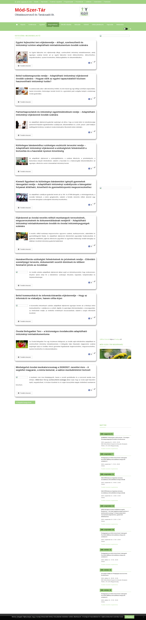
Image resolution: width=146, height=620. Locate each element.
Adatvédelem (98, 1)
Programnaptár (68, 1)
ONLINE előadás (66, 24)
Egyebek (42, 24)
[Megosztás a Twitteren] (91, 63)
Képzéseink (44, 1)
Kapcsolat (110, 24)
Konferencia (32, 24)
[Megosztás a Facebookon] (89, 63)
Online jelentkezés (98, 24)
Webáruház (120, 24)
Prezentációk (79, 1)
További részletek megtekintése (109, 448)
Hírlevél (86, 24)
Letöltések (88, 1)
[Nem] (144, 617)
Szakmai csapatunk (56, 1)
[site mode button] (126, 29)
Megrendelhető (53, 24)
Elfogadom (129, 617)
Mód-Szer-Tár (30, 10)
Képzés (22, 24)
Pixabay (117, 339)
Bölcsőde (77, 24)
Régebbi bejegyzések (24, 402)
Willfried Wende (104, 339)
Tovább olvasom (25, 66)
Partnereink (107, 1)
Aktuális (36, 1)
